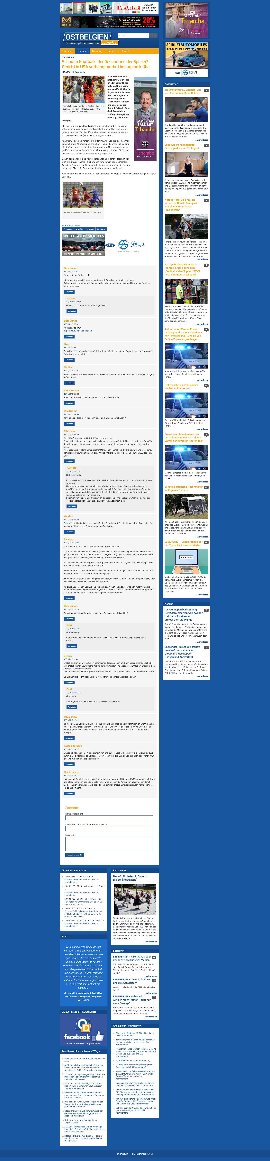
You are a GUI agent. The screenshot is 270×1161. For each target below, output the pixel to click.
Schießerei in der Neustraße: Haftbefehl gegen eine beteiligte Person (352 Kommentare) (136, 1110)
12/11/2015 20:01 (71, 324)
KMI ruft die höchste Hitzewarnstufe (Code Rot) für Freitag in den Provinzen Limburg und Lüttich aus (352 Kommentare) (136, 1101)
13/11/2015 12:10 (74, 472)
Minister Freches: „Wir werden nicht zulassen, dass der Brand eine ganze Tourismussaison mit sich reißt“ (84, 1095)
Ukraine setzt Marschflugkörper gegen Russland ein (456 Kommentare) (134, 1065)
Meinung (97, 51)
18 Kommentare (79, 72)
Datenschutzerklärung (142, 1154)
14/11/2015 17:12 (74, 693)
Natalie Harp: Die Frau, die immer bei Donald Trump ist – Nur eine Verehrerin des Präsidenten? (83, 1138)
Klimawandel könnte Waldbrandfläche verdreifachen (81, 880)
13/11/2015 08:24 (71, 609)
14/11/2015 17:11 (73, 629)
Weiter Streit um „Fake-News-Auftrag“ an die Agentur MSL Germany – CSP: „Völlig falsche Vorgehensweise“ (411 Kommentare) (135, 1075)
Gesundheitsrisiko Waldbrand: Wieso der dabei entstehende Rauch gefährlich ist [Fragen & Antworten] (83, 1113)
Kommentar (70, 835)
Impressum (122, 1154)
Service (112, 51)
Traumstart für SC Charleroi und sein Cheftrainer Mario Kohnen (83, 903)
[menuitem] (67, 51)
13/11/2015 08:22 (71, 543)
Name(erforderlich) (74, 814)
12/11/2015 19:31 (74, 302)
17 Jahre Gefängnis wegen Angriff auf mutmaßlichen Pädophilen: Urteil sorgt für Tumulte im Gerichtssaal (83, 914)
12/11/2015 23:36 (71, 520)
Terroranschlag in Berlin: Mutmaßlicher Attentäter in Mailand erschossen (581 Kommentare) (135, 1042)
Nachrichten (68, 57)
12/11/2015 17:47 (71, 271)
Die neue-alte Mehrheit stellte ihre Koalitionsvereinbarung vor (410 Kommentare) (135, 1084)
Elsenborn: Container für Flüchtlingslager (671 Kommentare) (135, 1034)
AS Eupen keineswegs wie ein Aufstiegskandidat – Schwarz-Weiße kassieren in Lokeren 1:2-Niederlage (84, 1129)
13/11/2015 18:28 (71, 775)
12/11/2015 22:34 (71, 414)
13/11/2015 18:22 (71, 749)
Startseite (67, 51)
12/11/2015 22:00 (71, 371)
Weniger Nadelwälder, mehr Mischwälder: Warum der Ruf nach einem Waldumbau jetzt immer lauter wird (84, 1104)
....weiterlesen (150, 942)
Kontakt (126, 51)
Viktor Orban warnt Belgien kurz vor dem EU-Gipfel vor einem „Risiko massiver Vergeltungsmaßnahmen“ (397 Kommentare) (135, 1092)
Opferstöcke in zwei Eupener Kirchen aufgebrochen (81, 1121)
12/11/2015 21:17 (71, 347)
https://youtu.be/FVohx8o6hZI (78, 331)
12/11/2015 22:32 (71, 394)
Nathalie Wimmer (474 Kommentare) (133, 1060)
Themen (82, 51)
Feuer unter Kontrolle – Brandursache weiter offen (84, 1059)
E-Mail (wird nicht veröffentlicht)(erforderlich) (86, 824)
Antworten (69, 291)
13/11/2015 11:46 (71, 659)
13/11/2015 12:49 (71, 720)
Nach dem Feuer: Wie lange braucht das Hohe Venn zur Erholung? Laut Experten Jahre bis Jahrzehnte (83, 1086)
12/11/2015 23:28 (71, 434)
